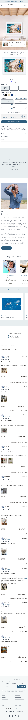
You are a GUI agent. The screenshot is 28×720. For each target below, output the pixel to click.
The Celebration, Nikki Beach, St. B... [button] (22, 559)
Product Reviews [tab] (14, 345)
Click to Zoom (14, 79)
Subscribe (22, 686)
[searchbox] (7, 349)
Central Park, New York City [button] (23, 627)
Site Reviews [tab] (4, 345)
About (3, 694)
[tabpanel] (14, 512)
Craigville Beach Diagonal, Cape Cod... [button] (21, 657)
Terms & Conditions (19, 699)
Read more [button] (25, 578)
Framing (4, 696)
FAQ (3, 705)
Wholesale (17, 694)
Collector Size (5, 699)
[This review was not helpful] (25, 382)
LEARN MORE (6, 248)
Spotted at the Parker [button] (24, 377)
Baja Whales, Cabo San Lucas (7, 317)
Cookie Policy (18, 705)
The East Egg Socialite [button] (23, 497)
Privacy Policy (18, 701)
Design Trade (18, 696)
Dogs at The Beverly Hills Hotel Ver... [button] (22, 405)
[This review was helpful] (22, 382)
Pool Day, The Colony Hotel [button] (22, 529)
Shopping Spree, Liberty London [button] (21, 437)
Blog (16, 703)
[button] (3, 5)
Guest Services (5, 703)
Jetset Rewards (5, 701)
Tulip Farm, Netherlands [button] (22, 467)
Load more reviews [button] (14, 666)
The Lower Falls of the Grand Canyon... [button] (21, 593)
